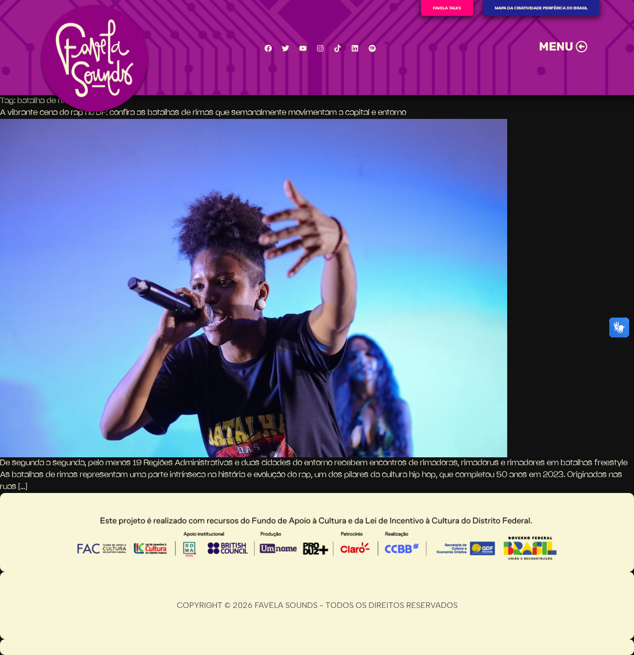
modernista (317, 647)
